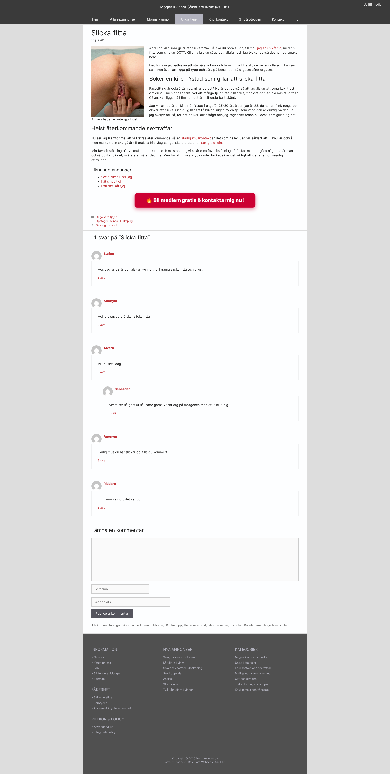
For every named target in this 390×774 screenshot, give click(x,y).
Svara (101, 277)
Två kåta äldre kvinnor (178, 689)
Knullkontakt (218, 19)
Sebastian (122, 389)
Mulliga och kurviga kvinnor (253, 673)
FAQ (96, 668)
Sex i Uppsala (172, 673)
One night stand (106, 225)
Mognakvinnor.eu (207, 758)
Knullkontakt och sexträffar (253, 668)
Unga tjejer (189, 19)
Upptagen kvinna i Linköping (114, 221)
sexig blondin (211, 143)
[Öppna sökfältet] (296, 19)
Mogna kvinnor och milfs (251, 657)
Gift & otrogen (250, 19)
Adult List (220, 762)
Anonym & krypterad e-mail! (112, 708)
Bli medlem (376, 4)
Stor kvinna (170, 684)
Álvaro (109, 348)
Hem (95, 19)
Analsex (168, 678)
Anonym (110, 301)
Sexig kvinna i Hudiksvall (179, 657)
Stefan (109, 254)
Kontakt (278, 19)
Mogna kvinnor (158, 19)
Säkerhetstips (103, 697)
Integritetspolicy (104, 732)
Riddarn (110, 484)
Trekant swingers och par (252, 684)
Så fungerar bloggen (107, 673)
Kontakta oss (102, 662)
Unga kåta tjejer (106, 217)
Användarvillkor (104, 727)
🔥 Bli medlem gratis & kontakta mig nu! (195, 200)
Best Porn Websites (200, 762)
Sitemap (99, 678)
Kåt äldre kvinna (174, 662)
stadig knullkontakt (196, 138)
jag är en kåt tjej (269, 48)
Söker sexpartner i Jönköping (182, 668)
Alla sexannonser (123, 19)
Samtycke (100, 703)
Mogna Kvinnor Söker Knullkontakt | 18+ (195, 7)
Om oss (99, 657)
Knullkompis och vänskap (252, 689)
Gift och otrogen (246, 678)
